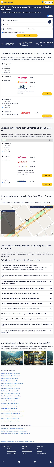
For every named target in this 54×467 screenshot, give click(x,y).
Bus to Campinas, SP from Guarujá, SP (10, 398)
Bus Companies (11, 453)
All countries (41, 453)
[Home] (20, 2)
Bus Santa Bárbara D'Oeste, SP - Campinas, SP (12, 416)
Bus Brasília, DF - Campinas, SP (8, 385)
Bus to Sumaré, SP (29, 441)
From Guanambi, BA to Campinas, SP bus (11, 395)
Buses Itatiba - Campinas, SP (8, 401)
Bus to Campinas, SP (19, 441)
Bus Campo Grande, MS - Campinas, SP (10, 388)
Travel (24, 453)
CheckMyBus (3, 441)
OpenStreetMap (46, 235)
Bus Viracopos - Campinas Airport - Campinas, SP (13, 428)
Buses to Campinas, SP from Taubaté (10, 418)
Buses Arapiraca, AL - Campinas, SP (9, 378)
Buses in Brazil (10, 441)
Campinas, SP (36, 207)
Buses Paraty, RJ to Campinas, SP (9, 408)
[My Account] (42, 2)
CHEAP (4, 140)
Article (39, 451)
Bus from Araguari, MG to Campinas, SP (10, 375)
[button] (27, 220)
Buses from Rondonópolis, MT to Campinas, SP (12, 411)
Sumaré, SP (48, 207)
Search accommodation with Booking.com (14, 32)
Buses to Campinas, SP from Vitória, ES (10, 421)
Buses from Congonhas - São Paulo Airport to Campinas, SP (15, 433)
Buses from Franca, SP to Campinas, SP (10, 393)
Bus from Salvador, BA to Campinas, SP (10, 413)
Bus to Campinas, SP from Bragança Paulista (12, 383)
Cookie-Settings (27, 451)
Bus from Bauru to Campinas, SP (9, 380)
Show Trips (47, 94)
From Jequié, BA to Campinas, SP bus (10, 403)
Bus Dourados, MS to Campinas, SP (9, 390)
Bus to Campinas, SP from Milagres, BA (10, 406)
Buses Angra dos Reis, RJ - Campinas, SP (11, 373)
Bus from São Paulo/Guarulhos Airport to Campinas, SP (14, 431)
